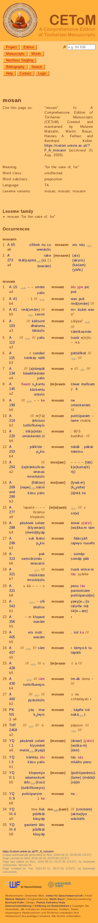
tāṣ (73, 574)
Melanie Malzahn (15, 899)
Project (11, 47)
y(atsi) (86, 523)
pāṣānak (27, 523)
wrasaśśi (38, 563)
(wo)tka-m (79, 528)
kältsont (38, 321)
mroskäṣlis (36, 476)
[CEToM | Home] (49, 20)
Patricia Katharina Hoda (50, 902)
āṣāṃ (82, 310)
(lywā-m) (78, 482)
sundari (39, 353)
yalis (41, 293)
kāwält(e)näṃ (34, 373)
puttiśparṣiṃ (32, 794)
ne (73, 400)
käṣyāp (39, 819)
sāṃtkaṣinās (81, 332)
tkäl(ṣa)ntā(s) (32, 260)
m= (73, 310)
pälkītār (36, 447)
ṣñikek (34, 245)
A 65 (11, 245)
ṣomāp (79, 554)
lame (75, 421)
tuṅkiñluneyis (34, 425)
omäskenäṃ (81, 405)
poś (74, 292)
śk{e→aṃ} (79, 611)
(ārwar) (76, 741)
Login (42, 73)
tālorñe (76, 606)
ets (30, 632)
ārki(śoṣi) (34, 782)
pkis (40, 451)
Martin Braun (57, 899)
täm (92, 528)
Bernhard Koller (14, 902)
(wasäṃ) (44, 266)
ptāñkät (39, 814)
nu (43, 245)
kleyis (39, 714)
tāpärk (76, 653)
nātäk (75, 447)
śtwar (75, 384)
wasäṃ (39, 622)
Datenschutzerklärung (18, 905)
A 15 (13, 287)
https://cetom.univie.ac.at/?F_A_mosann (28, 851)
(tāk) (89, 462)
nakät (78, 714)
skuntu (38, 384)
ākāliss (39, 607)
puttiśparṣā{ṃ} (82, 595)
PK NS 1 (11, 714)
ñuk (42, 809)
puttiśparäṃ (80, 416)
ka (82, 632)
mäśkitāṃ (37, 575)
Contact (25, 73)
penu (75, 586)
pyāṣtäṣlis (36, 700)
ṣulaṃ (40, 523)
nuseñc (89, 543)
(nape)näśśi (32, 487)
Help (9, 73)
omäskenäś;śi (33, 436)
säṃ (41, 648)
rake (47, 255)
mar (42, 710)
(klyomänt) (36, 528)
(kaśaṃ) (79, 265)
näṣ (82, 245)
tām (42, 679)
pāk (86, 559)
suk (31, 538)
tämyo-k (80, 648)
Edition (29, 47)
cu (49, 245)
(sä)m (75, 782)
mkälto (76, 762)
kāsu (32, 493)
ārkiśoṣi (38, 421)
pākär (88, 447)
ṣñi (42, 601)
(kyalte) (78, 487)
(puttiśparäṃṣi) (83, 773)
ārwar (75, 523)
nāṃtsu (77, 451)
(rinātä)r (89, 777)
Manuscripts (15, 54)
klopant (39, 617)
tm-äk (75, 679)
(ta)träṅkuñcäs (33, 467)
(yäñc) (77, 270)
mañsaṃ (88, 384)
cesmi (40, 314)
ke (43, 400)
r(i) (73, 472)
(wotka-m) (79, 745)
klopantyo (37, 773)
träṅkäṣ (30, 358)
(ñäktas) (38, 482)
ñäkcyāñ (81, 538)
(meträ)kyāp (35, 532)
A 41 (13, 299)
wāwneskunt (35, 777)
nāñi (41, 358)
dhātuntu (38, 326)
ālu (73, 287)
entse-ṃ (87, 569)
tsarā (75, 338)
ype (80, 287)
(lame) (76, 777)
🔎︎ (64, 47)
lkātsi (40, 538)
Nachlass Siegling (19, 60)
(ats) (76, 255)
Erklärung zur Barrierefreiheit (52, 905)
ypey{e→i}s (80, 601)
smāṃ (40, 287)
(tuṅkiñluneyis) (33, 788)
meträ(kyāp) (32, 750)
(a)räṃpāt (37, 369)
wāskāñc (78, 819)
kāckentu (37, 390)
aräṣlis (39, 394)
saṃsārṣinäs (31, 559)
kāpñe (79, 710)
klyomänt (37, 745)
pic (87, 287)
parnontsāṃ (80, 591)
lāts (42, 825)
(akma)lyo (79, 814)
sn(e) (75, 513)
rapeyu (76, 543)
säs (81, 757)
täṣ (73, 757)
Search (36, 67)
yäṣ (31, 710)
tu (90, 648)
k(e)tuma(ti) (80, 467)
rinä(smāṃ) (80, 303)
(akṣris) (78, 260)
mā (86, 606)
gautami (30, 825)
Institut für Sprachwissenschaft (64, 895)
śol (76, 632)
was (74, 299)
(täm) (75, 750)
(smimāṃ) (84, 809)
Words (36, 54)
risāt (38, 632)
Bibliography (15, 67)
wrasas (39, 472)
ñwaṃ (26, 384)
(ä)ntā (75, 493)
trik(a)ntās (34, 431)
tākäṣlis (38, 331)
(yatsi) (89, 741)
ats (75, 245)
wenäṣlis (44, 249)
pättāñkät (78, 353)
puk (82, 299)
